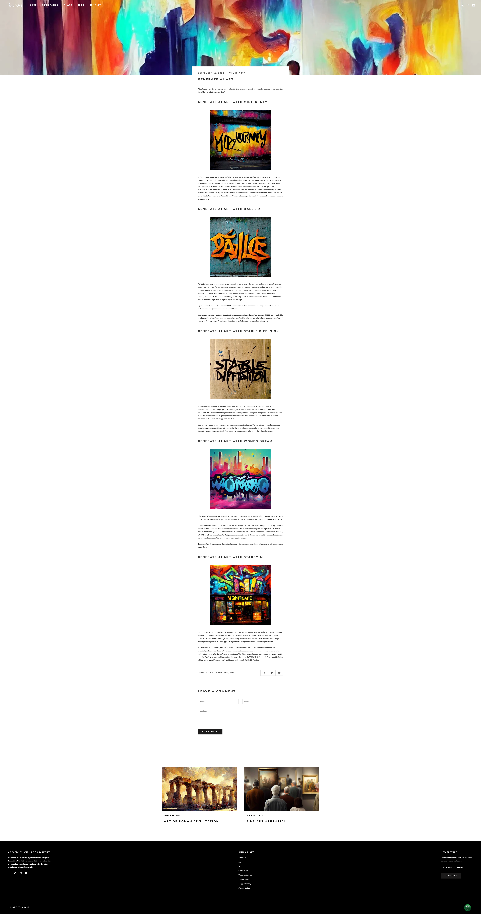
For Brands (50, 5)
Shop (33, 5)
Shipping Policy (244, 883)
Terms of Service (245, 875)
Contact (95, 5)
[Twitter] (15, 872)
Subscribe (451, 876)
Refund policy (244, 879)
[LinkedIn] (26, 872)
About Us (242, 857)
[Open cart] (473, 5)
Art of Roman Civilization (191, 821)
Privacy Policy (244, 888)
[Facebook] (9, 872)
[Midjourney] (240, 140)
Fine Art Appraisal (266, 821)
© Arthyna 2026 (19, 907)
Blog (81, 5)
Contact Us (243, 870)
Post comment (210, 732)
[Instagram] (21, 872)
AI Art (68, 5)
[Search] (468, 5)
